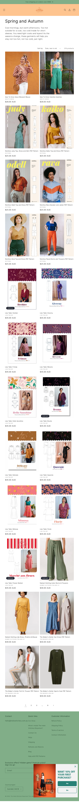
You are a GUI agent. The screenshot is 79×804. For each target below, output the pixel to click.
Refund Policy (57, 721)
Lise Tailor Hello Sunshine (14, 421)
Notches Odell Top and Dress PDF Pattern (19, 205)
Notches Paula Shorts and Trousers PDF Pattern (57, 259)
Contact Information (59, 735)
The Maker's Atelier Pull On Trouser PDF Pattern (22, 691)
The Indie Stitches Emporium (19, 796)
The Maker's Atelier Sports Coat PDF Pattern (55, 691)
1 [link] (25, 705)
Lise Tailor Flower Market (14, 583)
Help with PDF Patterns (36, 756)
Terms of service (58, 730)
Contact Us (32, 733)
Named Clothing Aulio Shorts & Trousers (54, 583)
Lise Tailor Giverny (46, 313)
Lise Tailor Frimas (11, 367)
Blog (29, 751)
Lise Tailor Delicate (11, 475)
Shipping (31, 742)
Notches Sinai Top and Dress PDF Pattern (19, 259)
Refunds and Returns (36, 747)
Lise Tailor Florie (45, 529)
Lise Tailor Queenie (46, 475)
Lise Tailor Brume (46, 421)
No (67, 790)
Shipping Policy (57, 725)
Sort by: (40, 48)
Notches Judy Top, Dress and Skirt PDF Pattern (21, 151)
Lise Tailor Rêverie (46, 367)
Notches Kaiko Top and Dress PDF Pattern (54, 151)
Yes (67, 783)
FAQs (30, 737)
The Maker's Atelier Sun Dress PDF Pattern (55, 637)
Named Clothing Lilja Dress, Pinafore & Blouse (21, 637)
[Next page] (53, 705)
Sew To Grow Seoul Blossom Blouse (17, 97)
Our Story (31, 721)
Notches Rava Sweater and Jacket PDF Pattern (56, 205)
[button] (4, 10)
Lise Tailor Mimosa (11, 529)
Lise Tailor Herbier (11, 313)
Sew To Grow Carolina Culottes (51, 97)
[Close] (75, 766)
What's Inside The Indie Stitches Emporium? (36, 727)
